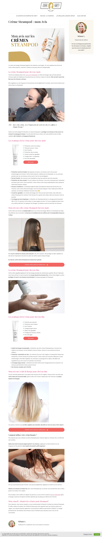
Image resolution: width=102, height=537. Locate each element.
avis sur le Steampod (31, 75)
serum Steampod (55, 494)
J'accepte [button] (97, 534)
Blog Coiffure (81, 16)
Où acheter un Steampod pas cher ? (27, 16)
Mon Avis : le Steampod (47, 16)
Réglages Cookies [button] (88, 534)
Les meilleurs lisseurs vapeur (65, 16)
